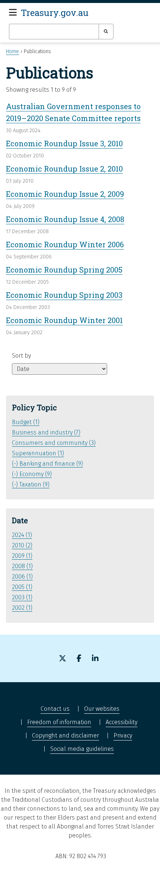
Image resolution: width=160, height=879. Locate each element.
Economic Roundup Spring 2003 (64, 295)
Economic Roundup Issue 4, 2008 (65, 219)
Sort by (21, 355)
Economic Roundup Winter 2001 (64, 320)
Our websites (101, 708)
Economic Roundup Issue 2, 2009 (65, 194)
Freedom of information (59, 722)
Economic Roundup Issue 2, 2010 (64, 168)
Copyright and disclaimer (65, 735)
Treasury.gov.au (55, 13)
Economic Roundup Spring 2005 (64, 269)
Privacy (122, 735)
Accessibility (121, 722)
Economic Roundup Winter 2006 (65, 244)
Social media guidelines (82, 748)
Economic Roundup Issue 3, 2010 (64, 143)
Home (12, 51)
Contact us (55, 708)
